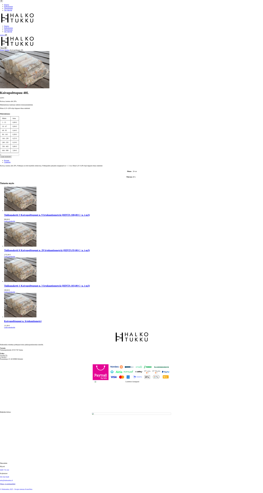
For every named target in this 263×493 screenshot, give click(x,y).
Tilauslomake (8, 30)
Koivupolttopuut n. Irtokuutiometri (23, 321)
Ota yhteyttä (8, 31)
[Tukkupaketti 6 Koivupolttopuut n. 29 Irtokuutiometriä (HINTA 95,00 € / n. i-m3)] (20, 246)
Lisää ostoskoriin (6, 157)
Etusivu (6, 26)
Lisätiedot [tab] (7, 162)
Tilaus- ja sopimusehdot (7, 484)
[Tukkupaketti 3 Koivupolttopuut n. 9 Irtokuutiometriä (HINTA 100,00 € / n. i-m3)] (20, 210)
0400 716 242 (4, 470)
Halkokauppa (8, 28)
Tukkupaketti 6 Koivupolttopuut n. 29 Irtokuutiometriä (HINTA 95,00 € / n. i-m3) (47, 250)
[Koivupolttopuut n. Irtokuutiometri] (20, 317)
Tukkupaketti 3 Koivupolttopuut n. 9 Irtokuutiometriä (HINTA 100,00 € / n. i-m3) (47, 215)
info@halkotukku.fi (6, 480)
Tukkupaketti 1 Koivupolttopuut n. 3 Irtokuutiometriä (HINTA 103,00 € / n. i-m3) (47, 285)
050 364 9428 (4, 477)
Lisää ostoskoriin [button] (9, 221)
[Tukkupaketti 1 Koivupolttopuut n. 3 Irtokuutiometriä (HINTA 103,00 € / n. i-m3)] (20, 281)
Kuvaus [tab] (6, 160)
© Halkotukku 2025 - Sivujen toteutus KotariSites (16, 489)
